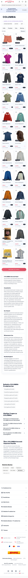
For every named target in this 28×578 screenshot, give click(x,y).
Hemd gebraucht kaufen (9, 407)
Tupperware (18, 467)
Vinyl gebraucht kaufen (9, 389)
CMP (22, 23)
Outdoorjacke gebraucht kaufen (11, 401)
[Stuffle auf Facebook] (12, 571)
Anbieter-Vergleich (22, 564)
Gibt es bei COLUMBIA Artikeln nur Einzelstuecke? (11, 429)
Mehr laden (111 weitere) (14, 269)
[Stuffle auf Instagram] (8, 571)
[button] (1, 2)
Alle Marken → (21, 470)
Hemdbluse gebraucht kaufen (11, 395)
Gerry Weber (12, 470)
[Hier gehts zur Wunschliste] (22, 1)
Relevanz (23, 31)
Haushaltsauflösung (18, 563)
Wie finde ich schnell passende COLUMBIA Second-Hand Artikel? (11, 419)
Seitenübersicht (6, 473)
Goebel (12, 467)
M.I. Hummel (5, 467)
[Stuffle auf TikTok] (19, 571)
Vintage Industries (8, 23)
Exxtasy (16, 23)
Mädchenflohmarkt (17, 558)
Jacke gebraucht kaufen (9, 404)
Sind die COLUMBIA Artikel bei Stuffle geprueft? (12, 424)
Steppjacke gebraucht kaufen (11, 398)
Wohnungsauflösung (6, 564)
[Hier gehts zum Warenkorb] (25, 1)
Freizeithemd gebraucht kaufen (11, 392)
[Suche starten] (25, 5)
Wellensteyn (5, 470)
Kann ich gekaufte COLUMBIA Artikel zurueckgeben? (12, 433)
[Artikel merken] (3, 34)
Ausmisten (14, 564)
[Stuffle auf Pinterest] (16, 571)
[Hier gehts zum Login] (19, 1)
